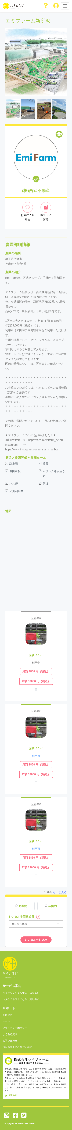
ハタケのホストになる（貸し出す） (22, 999)
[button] (46, 6)
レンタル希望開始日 (22, 916)
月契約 (23, 906)
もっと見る (60, 892)
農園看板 (15, 471)
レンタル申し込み (36, 939)
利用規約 (7, 1015)
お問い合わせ (10, 1040)
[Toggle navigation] (65, 5)
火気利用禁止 (17, 491)
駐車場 (13, 463)
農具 (45, 463)
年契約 (52, 906)
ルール (6, 1021)
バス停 (13, 483)
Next (62, 62)
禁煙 (45, 483)
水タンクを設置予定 (54, 473)
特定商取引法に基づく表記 (17, 1047)
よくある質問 (10, 1034)
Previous (10, 62)
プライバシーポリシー (15, 1027)
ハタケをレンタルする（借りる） (21, 992)
